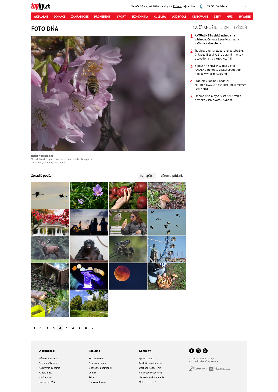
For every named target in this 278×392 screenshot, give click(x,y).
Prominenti (102, 16)
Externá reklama (97, 363)
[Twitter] (205, 351)
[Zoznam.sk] (199, 369)
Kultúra (160, 16)
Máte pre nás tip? (147, 382)
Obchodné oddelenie (150, 368)
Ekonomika (139, 16)
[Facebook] (191, 351)
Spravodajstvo (146, 358)
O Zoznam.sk (47, 350)
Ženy (217, 16)
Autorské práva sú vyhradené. (204, 361)
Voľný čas (179, 16)
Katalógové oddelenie (150, 372)
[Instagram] (198, 351)
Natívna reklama (97, 382)
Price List (93, 377)
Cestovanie (200, 16)
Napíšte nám (45, 377)
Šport (121, 16)
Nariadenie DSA (47, 382)
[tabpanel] (218, 67)
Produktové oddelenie (150, 363)
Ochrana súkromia (48, 363)
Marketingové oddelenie (151, 377)
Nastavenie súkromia (49, 368)
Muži (230, 16)
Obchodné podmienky (100, 368)
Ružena (177, 6)
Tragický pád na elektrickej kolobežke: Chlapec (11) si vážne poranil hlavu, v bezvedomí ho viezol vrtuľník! (219, 54)
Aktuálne (41, 16)
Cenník (92, 372)
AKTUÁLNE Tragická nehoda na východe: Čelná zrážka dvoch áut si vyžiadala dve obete (217, 39)
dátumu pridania (172, 176)
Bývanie (245, 16)
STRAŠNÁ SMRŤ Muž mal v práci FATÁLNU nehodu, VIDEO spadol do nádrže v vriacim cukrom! (218, 69)
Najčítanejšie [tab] (205, 27)
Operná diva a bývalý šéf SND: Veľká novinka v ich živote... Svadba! (218, 98)
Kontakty (145, 350)
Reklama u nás (96, 358)
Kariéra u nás (45, 372)
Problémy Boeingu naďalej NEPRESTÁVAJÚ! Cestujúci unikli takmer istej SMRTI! (220, 85)
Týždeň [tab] (240, 27)
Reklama (94, 350)
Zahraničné (80, 16)
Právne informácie (48, 358)
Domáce (59, 16)
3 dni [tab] (225, 27)
